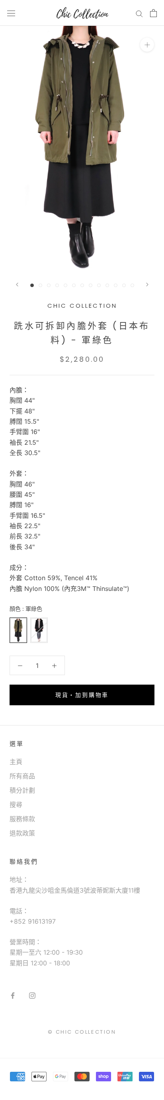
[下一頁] (147, 284)
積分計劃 (22, 790)
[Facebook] (13, 995)
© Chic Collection (82, 1032)
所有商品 (22, 776)
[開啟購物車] (153, 13)
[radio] (18, 630)
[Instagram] (32, 995)
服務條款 (22, 819)
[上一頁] (17, 284)
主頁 (16, 762)
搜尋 (16, 805)
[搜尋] (139, 13)
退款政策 (22, 833)
